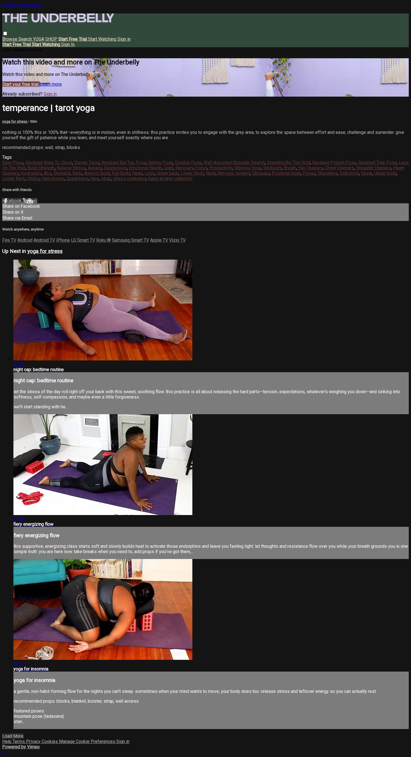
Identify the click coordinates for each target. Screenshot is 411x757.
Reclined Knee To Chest (48, 162)
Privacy (34, 741)
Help (7, 741)
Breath (290, 168)
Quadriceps (77, 178)
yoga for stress (15, 121)
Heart (137, 173)
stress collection (129, 178)
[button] (5, 33)
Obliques (261, 173)
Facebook (12, 200)
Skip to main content (22, 5)
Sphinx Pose (160, 162)
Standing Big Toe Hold (288, 162)
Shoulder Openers (373, 168)
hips (95, 178)
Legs (150, 173)
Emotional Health (145, 168)
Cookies (50, 741)
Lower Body (192, 173)
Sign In (68, 44)
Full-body (121, 173)
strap (106, 178)
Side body (349, 173)
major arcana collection (170, 178)
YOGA (38, 39)
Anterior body (97, 173)
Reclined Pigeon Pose (334, 162)
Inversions (31, 173)
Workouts (272, 168)
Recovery (184, 168)
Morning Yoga (248, 168)
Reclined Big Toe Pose (123, 162)
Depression (115, 168)
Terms (19, 741)
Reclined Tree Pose (377, 162)
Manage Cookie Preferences (87, 741)
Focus (201, 168)
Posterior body (286, 173)
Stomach (61, 173)
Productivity (221, 168)
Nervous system (234, 173)
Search (25, 39)
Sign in (124, 39)
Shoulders (327, 173)
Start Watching (102, 39)
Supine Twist (87, 162)
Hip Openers (310, 168)
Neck (211, 173)
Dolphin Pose (188, 162)
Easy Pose (12, 162)
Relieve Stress (71, 168)
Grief (168, 168)
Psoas (309, 173)
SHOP (51, 39)
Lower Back (13, 178)
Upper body (385, 173)
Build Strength (41, 168)
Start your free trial (21, 84)
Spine (366, 173)
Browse (10, 39)
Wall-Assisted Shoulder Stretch (234, 162)
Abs (47, 173)
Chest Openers (339, 168)
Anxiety (95, 168)
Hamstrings (53, 178)
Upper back (168, 173)
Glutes (33, 178)
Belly (77, 173)
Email (32, 200)
